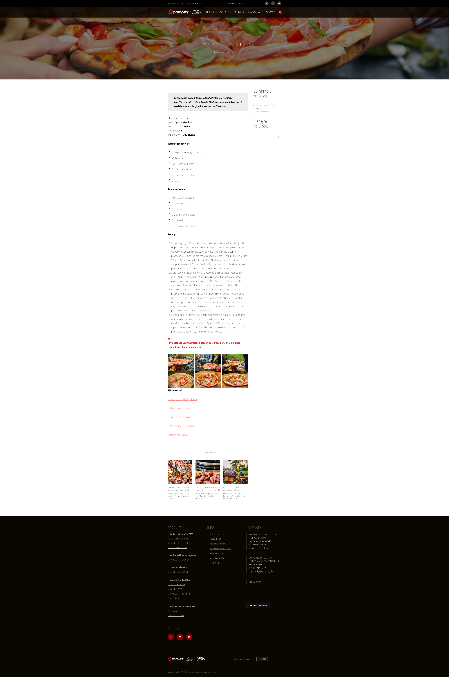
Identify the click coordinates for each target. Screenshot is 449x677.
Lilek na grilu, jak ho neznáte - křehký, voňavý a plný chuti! (179, 488)
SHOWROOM (255, 582)
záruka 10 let (215, 539)
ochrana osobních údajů (220, 548)
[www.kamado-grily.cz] (184, 12)
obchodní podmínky (218, 543)
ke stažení (214, 563)
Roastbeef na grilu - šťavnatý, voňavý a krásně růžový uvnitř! (208, 488)
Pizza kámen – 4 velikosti (181, 426)
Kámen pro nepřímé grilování (182, 399)
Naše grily (210, 12)
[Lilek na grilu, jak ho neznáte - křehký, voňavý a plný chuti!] (180, 472)
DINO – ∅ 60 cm (175, 598)
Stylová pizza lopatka (178, 408)
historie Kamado (217, 534)
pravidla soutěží (217, 558)
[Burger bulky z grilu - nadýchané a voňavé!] (235, 472)
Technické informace (262, 112)
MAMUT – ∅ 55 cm (177, 589)
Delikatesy (239, 12)
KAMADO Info (254, 12)
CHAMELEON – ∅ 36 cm (179, 594)
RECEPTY (270, 12)
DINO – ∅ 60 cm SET (177, 547)
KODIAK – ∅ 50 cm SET (179, 538)
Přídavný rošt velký (177, 434)
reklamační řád (216, 553)
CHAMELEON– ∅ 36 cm (179, 559)
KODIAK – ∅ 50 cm (176, 584)
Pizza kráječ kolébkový (179, 417)
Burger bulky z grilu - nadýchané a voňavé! (231, 488)
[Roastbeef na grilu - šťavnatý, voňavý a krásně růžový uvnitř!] (208, 472)
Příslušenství (225, 12)
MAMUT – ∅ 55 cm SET (179, 543)
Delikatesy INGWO (176, 615)
